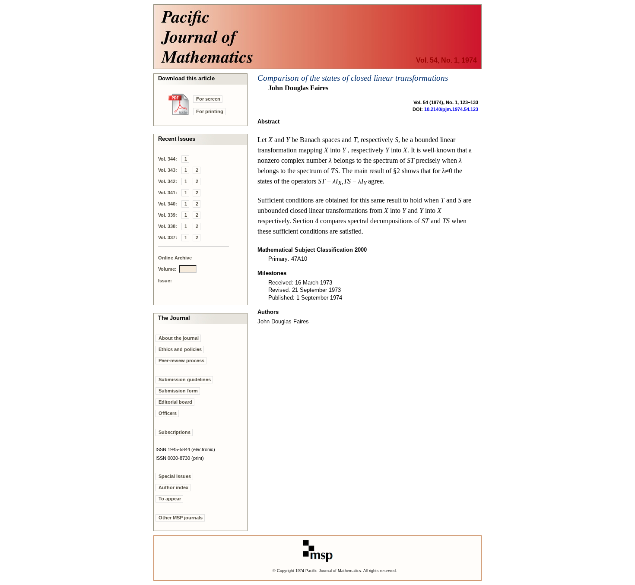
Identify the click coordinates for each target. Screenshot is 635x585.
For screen (208, 98)
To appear (170, 498)
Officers (168, 413)
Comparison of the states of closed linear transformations (352, 77)
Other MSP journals (181, 517)
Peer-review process (181, 360)
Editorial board (175, 402)
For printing (209, 111)
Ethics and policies (180, 349)
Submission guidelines (185, 379)
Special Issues (175, 476)
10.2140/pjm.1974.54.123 (451, 109)
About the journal (179, 338)
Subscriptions (174, 432)
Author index (173, 487)
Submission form (178, 390)
